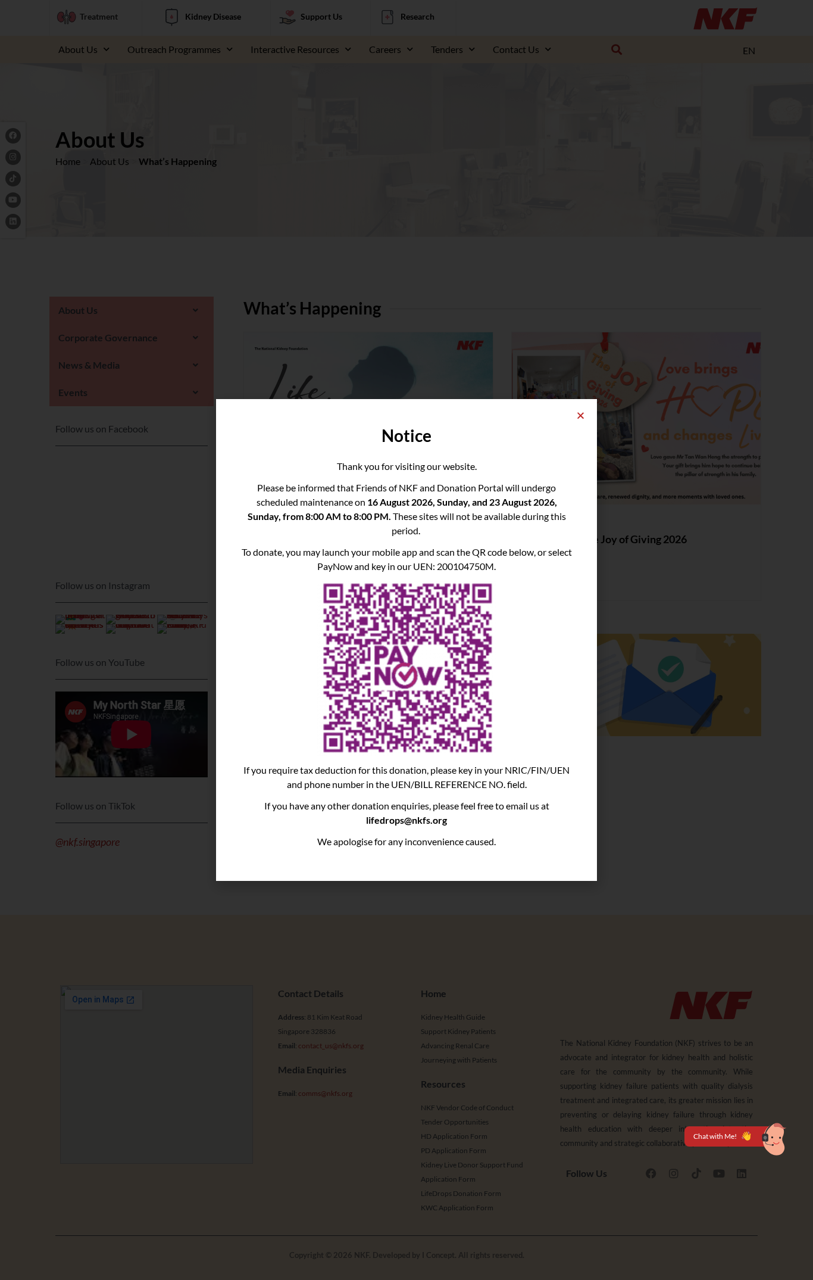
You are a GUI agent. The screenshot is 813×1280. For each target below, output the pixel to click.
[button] (580, 415)
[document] (406, 640)
